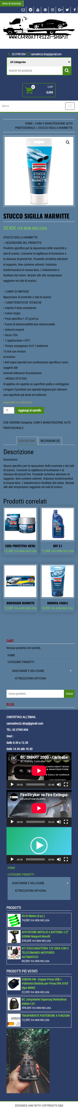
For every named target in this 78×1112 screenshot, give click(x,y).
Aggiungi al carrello (29, 410)
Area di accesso (11, 3)
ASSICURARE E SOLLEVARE (28, 671)
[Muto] (59, 784)
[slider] (35, 859)
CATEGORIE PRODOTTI (21, 662)
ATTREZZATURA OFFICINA (30, 678)
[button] (39, 845)
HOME (11, 655)
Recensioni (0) (50, 441)
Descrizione (27, 441)
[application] (39, 770)
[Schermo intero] (66, 784)
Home (29, 123)
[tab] (26, 441)
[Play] (12, 784)
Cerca (69, 693)
